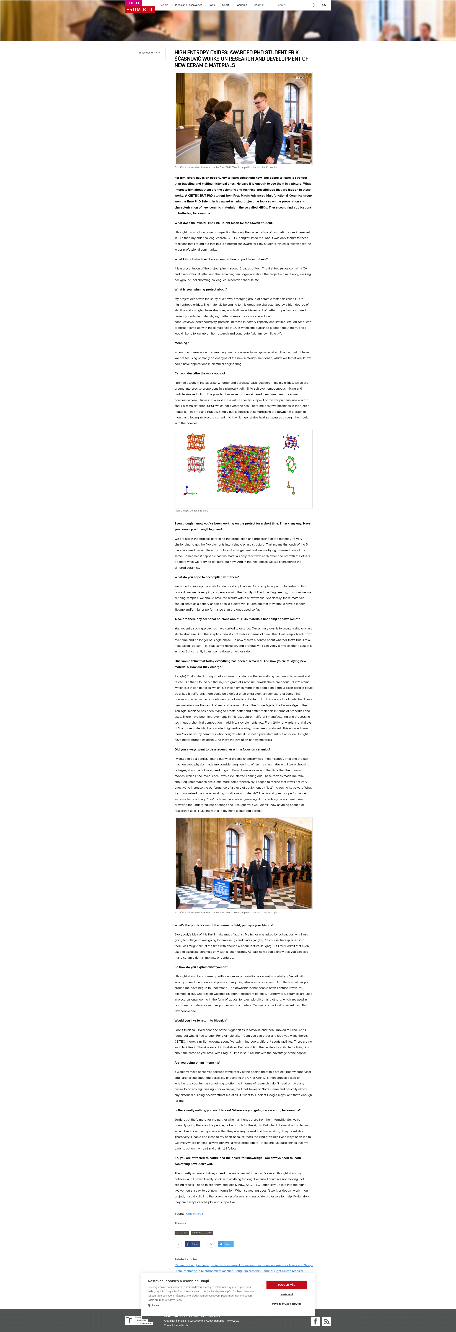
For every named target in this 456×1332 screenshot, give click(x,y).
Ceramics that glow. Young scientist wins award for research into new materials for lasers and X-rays (244, 1265)
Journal (259, 5)
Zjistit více (153, 1305)
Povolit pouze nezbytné (286, 1303)
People (164, 5)
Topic (212, 5)
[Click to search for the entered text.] (313, 5)
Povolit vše (286, 1285)
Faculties (241, 5)
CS (324, 5)
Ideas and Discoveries (188, 5)
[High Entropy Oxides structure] (244, 469)
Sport (225, 5)
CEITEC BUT (194, 1213)
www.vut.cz (233, 1321)
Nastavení (287, 1294)
